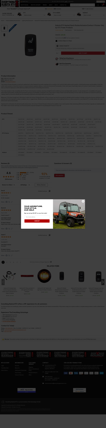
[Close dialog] (83, 201)
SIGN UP (36, 221)
